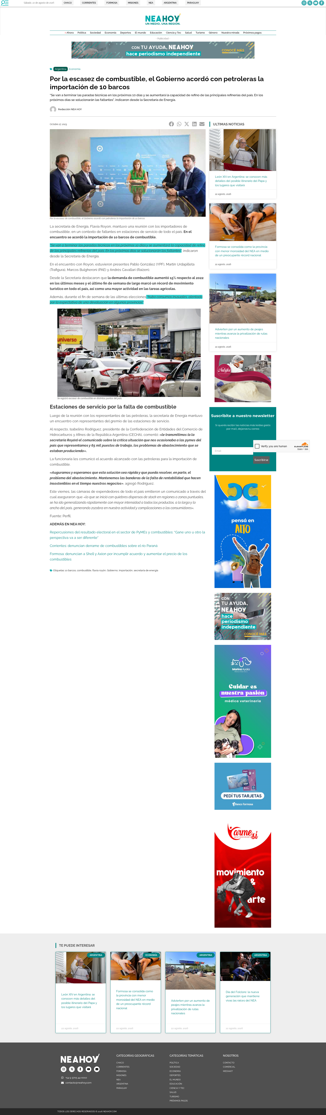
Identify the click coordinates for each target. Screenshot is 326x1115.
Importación (126, 570)
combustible (84, 570)
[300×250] (243, 809)
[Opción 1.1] (163, 57)
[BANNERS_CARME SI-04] (243, 926)
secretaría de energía (146, 570)
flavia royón (99, 570)
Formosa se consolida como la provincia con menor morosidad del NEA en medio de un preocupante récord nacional (242, 251)
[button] (171, 123)
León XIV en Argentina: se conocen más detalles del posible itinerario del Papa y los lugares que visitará (241, 181)
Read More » (68, 1012)
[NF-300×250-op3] (243, 401)
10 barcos (70, 570)
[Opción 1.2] (243, 639)
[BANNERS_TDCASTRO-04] (243, 587)
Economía (74, 69)
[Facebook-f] (321, 2)
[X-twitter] (309, 2)
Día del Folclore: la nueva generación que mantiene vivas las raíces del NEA (243, 996)
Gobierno (112, 570)
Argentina (60, 69)
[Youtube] (315, 2)
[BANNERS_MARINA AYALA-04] (243, 757)
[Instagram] (304, 2)
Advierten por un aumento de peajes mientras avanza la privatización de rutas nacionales (241, 333)
